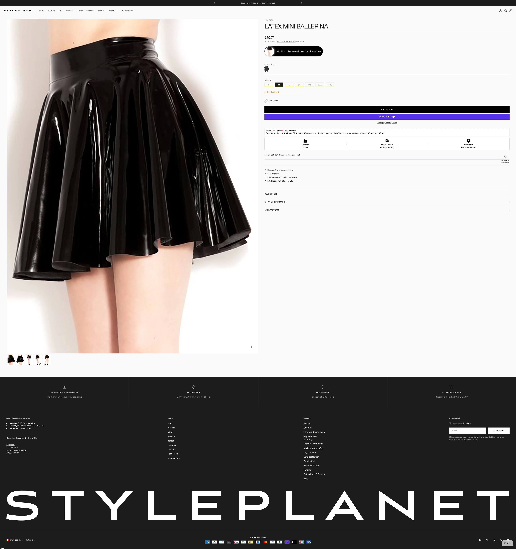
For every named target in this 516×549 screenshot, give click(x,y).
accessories (127, 11)
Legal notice (310, 452)
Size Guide (273, 101)
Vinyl (60, 11)
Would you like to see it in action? (299, 51)
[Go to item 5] (47, 360)
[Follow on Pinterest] (501, 540)
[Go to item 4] (38, 360)
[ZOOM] (251, 347)
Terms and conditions (314, 432)
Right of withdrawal (313, 443)
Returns (307, 469)
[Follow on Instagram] (494, 540)
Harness (90, 11)
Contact (307, 427)
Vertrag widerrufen (313, 448)
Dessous (101, 11)
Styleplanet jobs (312, 465)
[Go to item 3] (29, 360)
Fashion (69, 11)
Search (307, 423)
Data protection (311, 456)
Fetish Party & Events (314, 474)
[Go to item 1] (11, 360)
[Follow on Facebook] (480, 540)
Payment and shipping (310, 438)
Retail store (309, 461)
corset (80, 11)
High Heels (114, 11)
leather (51, 11)
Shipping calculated (286, 41)
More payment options (387, 122)
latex (41, 11)
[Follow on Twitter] (487, 540)
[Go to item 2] (20, 360)
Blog (306, 478)
